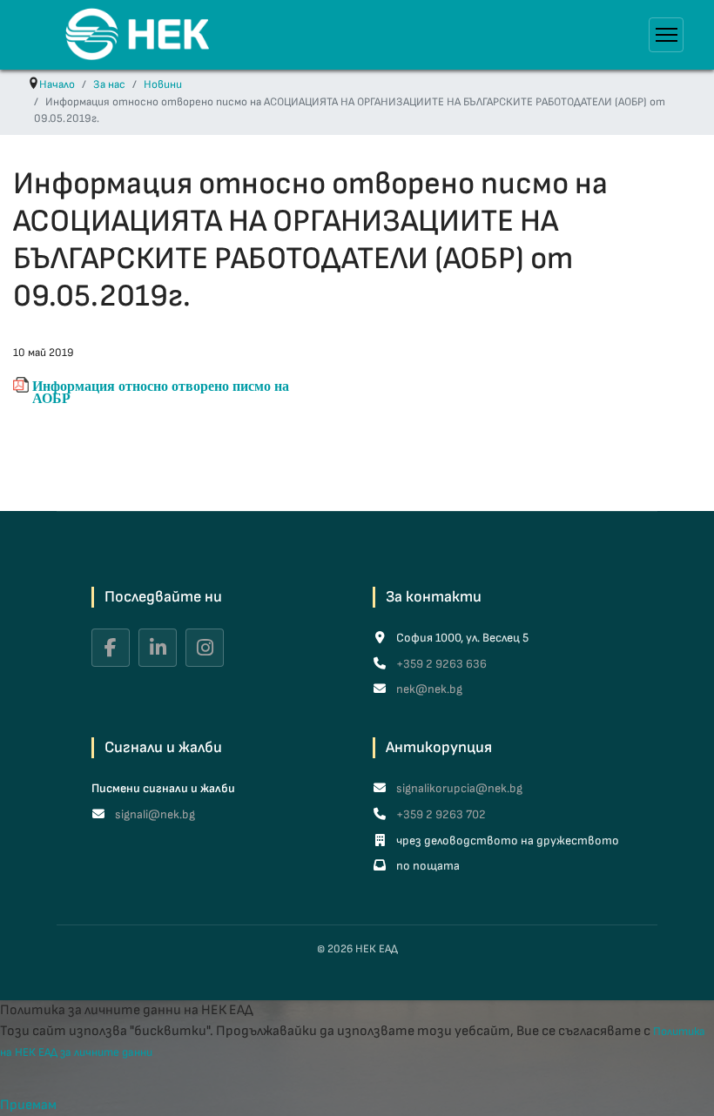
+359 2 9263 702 (440, 814)
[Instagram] (204, 648)
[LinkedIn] (157, 648)
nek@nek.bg (428, 689)
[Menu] (666, 34)
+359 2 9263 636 (440, 663)
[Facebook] (110, 648)
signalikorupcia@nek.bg (458, 788)
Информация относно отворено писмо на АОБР (160, 386)
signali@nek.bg (153, 814)
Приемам (28, 1105)
